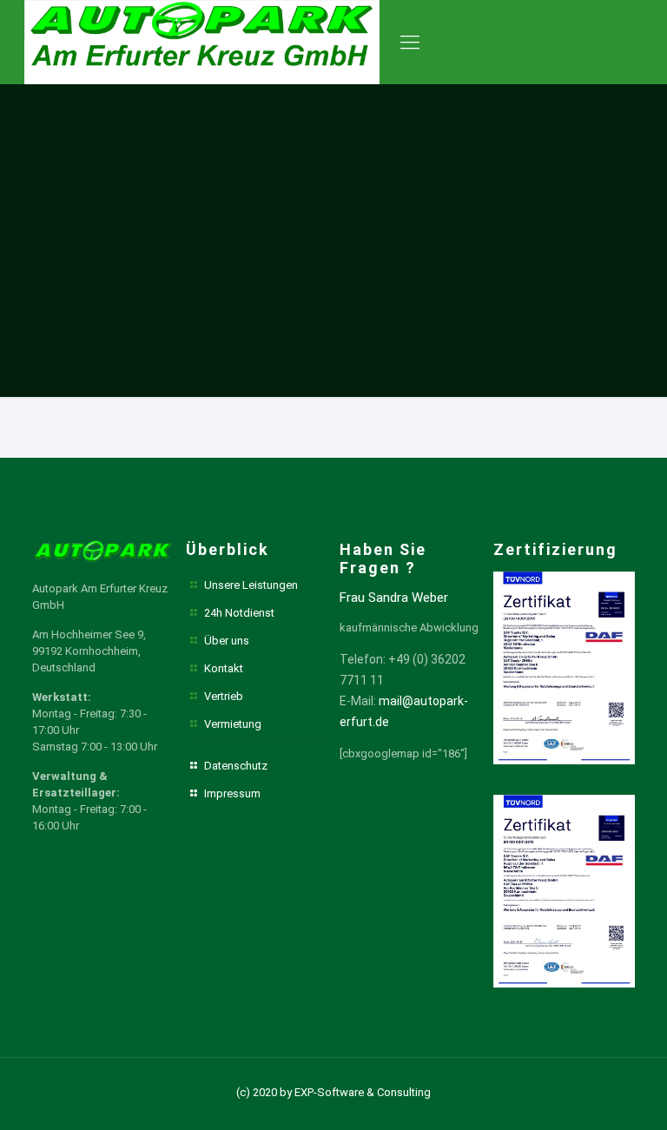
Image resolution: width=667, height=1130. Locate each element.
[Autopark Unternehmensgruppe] (202, 42)
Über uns (226, 640)
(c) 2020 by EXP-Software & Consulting (333, 1092)
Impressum (232, 793)
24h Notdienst (239, 612)
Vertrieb (223, 696)
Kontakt (223, 668)
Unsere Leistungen (251, 584)
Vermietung (232, 723)
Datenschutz (235, 765)
